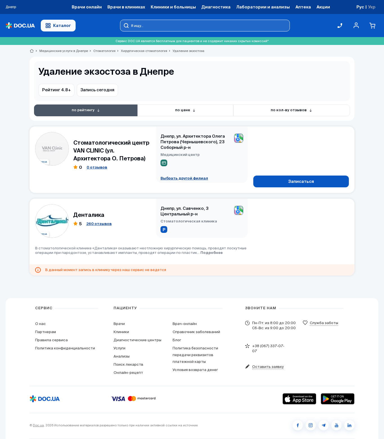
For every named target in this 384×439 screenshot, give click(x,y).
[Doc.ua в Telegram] (324, 425)
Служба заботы (324, 323)
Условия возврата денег (195, 370)
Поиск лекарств (128, 364)
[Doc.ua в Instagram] (311, 425)
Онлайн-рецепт (128, 372)
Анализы (122, 356)
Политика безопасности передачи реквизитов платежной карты (195, 355)
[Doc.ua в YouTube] (336, 425)
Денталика (88, 214)
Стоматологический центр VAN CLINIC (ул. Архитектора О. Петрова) (111, 150)
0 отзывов (97, 167)
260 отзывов (99, 224)
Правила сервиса (51, 340)
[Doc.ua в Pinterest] (349, 425)
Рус (360, 6)
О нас (40, 324)
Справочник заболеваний (196, 332)
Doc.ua (38, 425)
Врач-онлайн (185, 324)
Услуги (119, 348)
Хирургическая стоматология (141, 51)
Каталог (62, 25)
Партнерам (45, 332)
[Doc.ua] (20, 25)
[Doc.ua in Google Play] (337, 398)
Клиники (121, 332)
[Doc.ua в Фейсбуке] (298, 425)
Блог (177, 340)
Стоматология (102, 51)
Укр (372, 6)
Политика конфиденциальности (65, 348)
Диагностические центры (137, 340)
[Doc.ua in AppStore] (299, 398)
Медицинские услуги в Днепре (61, 51)
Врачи (119, 324)
